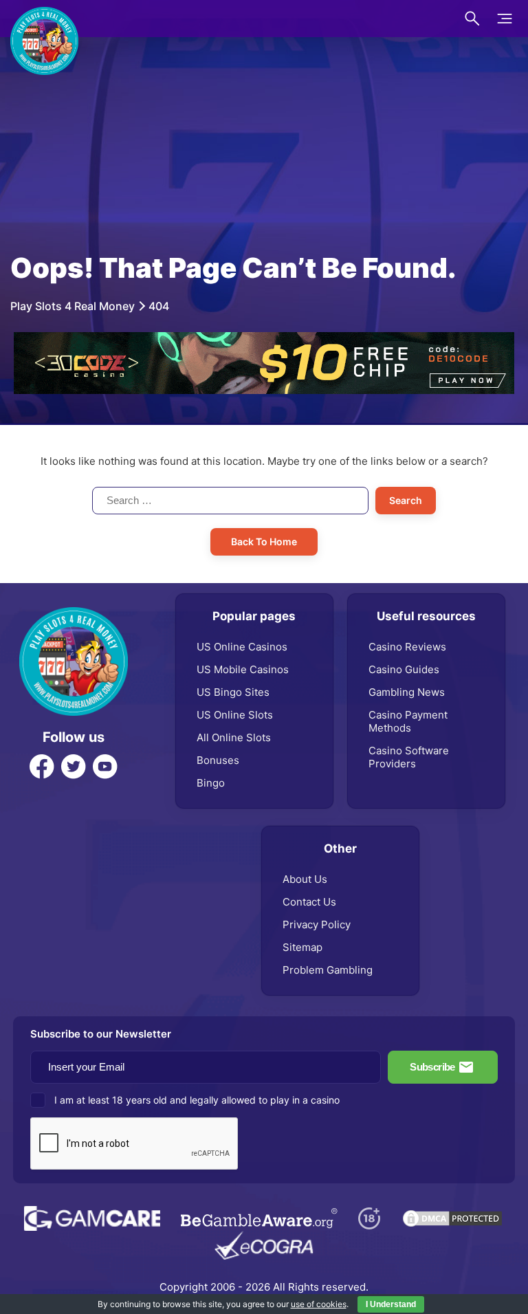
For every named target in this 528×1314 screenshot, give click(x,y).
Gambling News (406, 692)
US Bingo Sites (233, 692)
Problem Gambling (328, 969)
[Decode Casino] (264, 339)
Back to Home (264, 541)
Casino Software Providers (408, 757)
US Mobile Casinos (243, 669)
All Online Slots (234, 737)
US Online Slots (235, 714)
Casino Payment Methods (408, 721)
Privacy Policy (317, 924)
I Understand (391, 1304)
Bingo (211, 782)
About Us (305, 879)
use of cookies (318, 1304)
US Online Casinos (242, 646)
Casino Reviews (407, 646)
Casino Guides (403, 669)
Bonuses (218, 760)
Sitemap (302, 947)
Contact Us (309, 901)
